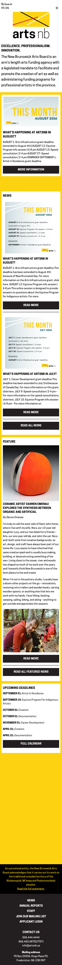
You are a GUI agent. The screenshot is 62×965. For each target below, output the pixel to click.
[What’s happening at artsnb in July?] (31, 343)
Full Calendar (31, 743)
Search (8, 4)
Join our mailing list (31, 916)
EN (7, 8)
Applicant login (31, 921)
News (31, 900)
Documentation (19, 716)
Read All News (31, 425)
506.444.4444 (31, 937)
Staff (31, 911)
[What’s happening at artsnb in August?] (31, 228)
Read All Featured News (31, 672)
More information (31, 169)
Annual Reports (31, 906)
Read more (31, 305)
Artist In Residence (23, 693)
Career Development (23, 723)
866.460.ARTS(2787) (31, 942)
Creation (16, 710)
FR (2, 8)
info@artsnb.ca (31, 945)
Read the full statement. (31, 889)
